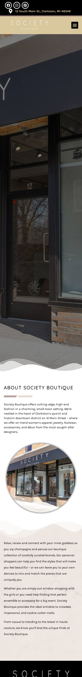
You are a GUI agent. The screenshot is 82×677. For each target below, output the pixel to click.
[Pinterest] (25, 5)
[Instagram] (16, 5)
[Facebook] (8, 5)
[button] (74, 25)
